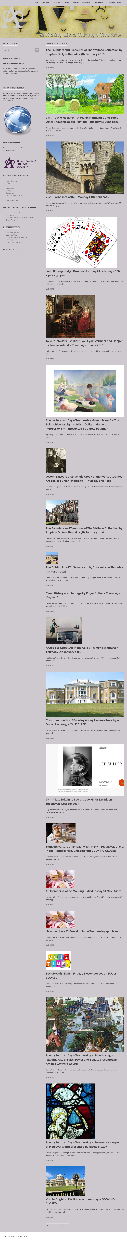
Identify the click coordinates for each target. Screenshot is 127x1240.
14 (62, 1225)
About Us (45, 3)
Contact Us (10, 193)
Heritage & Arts (114, 3)
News (67, 3)
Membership (10, 188)
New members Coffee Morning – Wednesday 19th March (83, 931)
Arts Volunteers (11, 215)
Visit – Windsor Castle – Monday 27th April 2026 (77, 197)
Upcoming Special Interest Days (17, 237)
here (14, 150)
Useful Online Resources (14, 255)
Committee (10, 186)
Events (57, 3)
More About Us (11, 181)
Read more (50, 68)
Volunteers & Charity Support (16, 213)
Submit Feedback (12, 200)
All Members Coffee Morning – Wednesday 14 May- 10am (83, 891)
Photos (76, 3)
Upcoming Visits (11, 235)
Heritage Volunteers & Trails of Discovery (20, 217)
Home (36, 3)
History (8, 191)
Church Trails (10, 220)
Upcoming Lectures (13, 232)
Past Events (98, 3)
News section (23, 71)
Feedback (86, 3)
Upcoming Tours (11, 240)
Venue (8, 183)
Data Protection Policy (14, 195)
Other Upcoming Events (14, 242)
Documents (10, 198)
